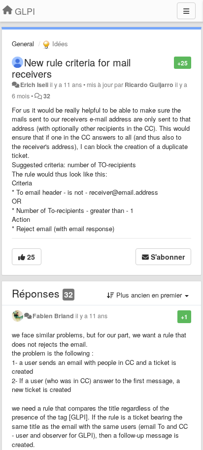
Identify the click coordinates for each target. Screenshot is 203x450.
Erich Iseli (34, 84)
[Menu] (186, 10)
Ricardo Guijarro (149, 84)
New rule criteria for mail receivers (71, 68)
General (23, 43)
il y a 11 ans (91, 315)
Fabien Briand (53, 315)
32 (46, 95)
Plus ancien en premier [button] (149, 295)
